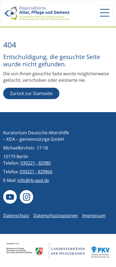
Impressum (93, 216)
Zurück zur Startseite (31, 93)
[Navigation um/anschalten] (105, 13)
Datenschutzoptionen (55, 216)
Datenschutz (16, 216)
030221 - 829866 (36, 172)
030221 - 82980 (36, 163)
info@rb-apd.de (33, 180)
